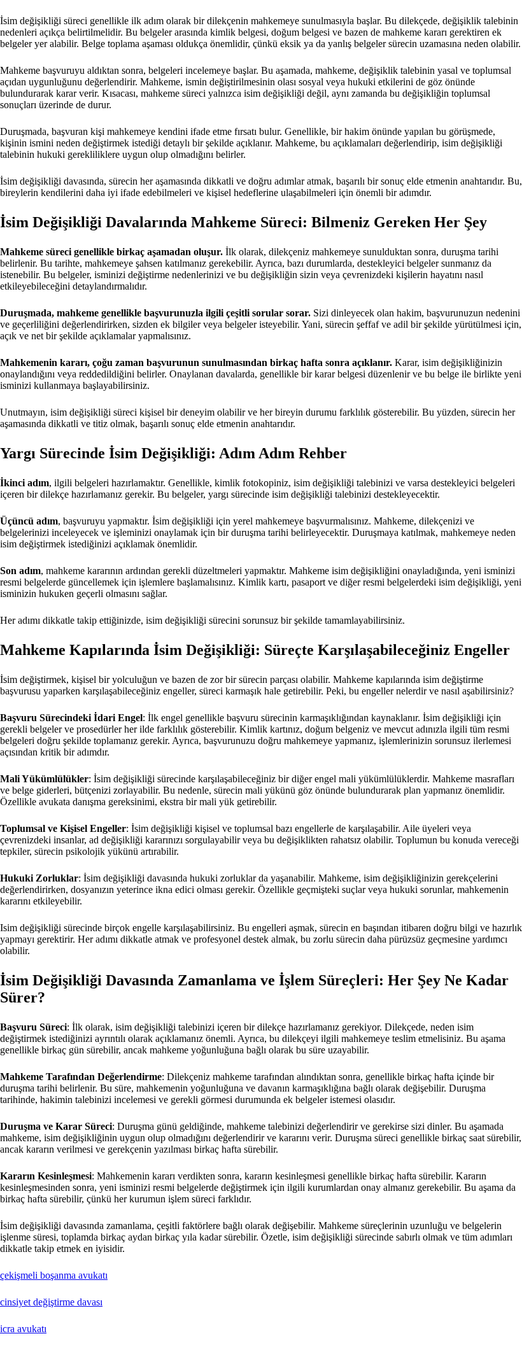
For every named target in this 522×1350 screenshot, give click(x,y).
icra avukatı (23, 1328)
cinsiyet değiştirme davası (51, 1302)
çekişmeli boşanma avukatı (54, 1275)
